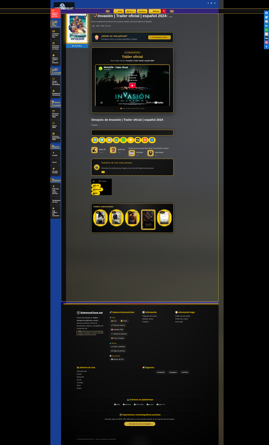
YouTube (185, 372)
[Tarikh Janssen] (113, 153)
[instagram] (214, 3)
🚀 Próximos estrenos (118, 325)
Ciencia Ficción (55, 172)
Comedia (80, 382)
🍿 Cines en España (117, 338)
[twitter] (211, 3)
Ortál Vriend (153, 148)
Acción (54, 155)
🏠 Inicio (118, 11)
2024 (98, 26)
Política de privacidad (182, 316)
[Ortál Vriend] (150, 156)
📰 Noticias (154, 11)
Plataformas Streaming (56, 94)
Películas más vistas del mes (55, 191)
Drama (79, 388)
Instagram (173, 372)
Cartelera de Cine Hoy (55, 35)
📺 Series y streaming (118, 346)
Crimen (79, 374)
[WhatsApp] (266, 30)
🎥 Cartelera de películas (119, 334)
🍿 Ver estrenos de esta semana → (103, 172)
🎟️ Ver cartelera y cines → (159, 37)
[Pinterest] (266, 42)
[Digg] (266, 38)
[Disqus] (132, 263)
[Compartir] (266, 47)
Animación (80, 377)
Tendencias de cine (56, 201)
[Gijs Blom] (132, 156)
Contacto (145, 322)
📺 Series (142, 11)
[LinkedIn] (266, 26)
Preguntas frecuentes (149, 316)
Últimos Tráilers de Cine (55, 14)
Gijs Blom (145, 148)
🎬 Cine (130, 11)
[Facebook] (266, 13)
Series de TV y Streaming (56, 82)
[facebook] (208, 3)
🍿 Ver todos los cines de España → (140, 424)
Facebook (160, 372)
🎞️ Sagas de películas (118, 351)
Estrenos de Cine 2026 (55, 115)
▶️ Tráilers (124, 321)
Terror (54, 162)
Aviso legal (179, 322)
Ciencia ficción (82, 371)
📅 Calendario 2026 (117, 329)
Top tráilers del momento (55, 213)
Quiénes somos (147, 319)
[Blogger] (266, 34)
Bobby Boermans (105, 149)
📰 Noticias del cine (117, 359)
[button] (169, 219)
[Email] (266, 21)
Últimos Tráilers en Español (55, 60)
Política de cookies (181, 319)
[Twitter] (266, 17)
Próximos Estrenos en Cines (55, 47)
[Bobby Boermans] (94, 153)
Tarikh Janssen (163, 148)
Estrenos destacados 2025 (56, 137)
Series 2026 (54, 126)
